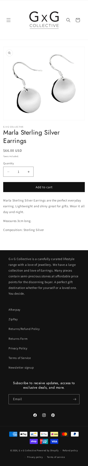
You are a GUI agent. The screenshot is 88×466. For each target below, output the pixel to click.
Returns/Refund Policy (24, 329)
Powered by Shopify (48, 450)
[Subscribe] (74, 399)
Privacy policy (35, 457)
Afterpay (14, 310)
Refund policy (70, 450)
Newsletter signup (21, 367)
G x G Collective (27, 450)
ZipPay (13, 319)
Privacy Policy (18, 348)
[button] (8, 20)
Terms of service (56, 457)
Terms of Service (20, 358)
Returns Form (18, 339)
